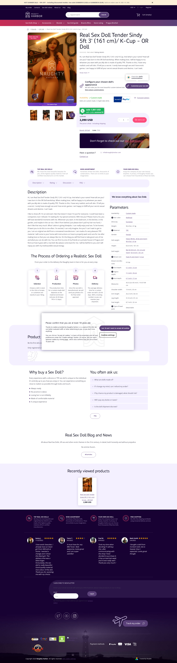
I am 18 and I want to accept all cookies (115, 328)
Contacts (37, 7)
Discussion (67, 183)
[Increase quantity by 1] (127, 120)
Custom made (131, 213)
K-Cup (142, 257)
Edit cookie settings (69, 659)
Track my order (133, 623)
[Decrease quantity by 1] (119, 120)
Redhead (129, 218)
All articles (88, 455)
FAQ (64, 7)
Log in (92, 594)
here (66, 339)
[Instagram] (74, 616)
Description (37, 183)
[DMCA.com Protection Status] (62, 639)
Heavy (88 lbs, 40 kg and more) (136, 239)
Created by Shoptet (145, 659)
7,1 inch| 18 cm (131, 273)
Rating (52, 183)
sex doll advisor (134, 140)
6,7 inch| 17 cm (131, 278)
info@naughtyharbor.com (112, 152)
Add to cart (141, 120)
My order (29, 7)
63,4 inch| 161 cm (137, 253)
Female (128, 235)
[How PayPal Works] (122, 99)
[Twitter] (58, 616)
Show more (83, 73)
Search (103, 15)
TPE (127, 230)
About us (57, 7)
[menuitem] (32, 23)
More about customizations (94, 90)
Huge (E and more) (132, 257)
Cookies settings (108, 335)
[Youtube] (66, 616)
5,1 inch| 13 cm (131, 268)
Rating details (99, 52)
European (129, 222)
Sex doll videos (47, 7)
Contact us (84, 156)
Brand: (85, 130)
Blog (68, 7)
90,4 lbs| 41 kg (131, 241)
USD (131, 7)
